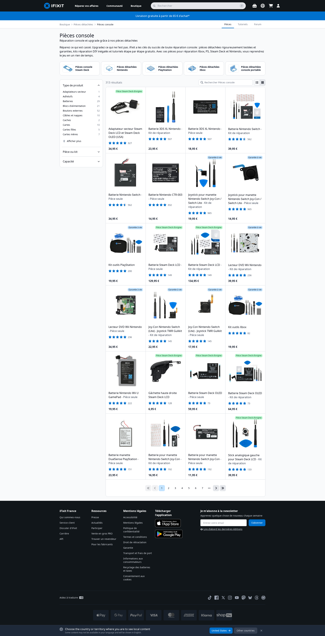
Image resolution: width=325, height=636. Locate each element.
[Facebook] (216, 598)
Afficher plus (74, 141)
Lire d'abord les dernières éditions (222, 529)
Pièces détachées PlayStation (168, 68)
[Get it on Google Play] (168, 534)
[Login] (278, 5)
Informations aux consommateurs (133, 560)
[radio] (257, 82)
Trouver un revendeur (103, 539)
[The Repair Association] (263, 598)
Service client (67, 522)
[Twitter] (223, 598)
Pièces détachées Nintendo (127, 68)
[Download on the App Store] (168, 523)
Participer (96, 528)
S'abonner (257, 522)
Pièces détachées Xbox (209, 68)
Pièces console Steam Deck (83, 68)
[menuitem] (86, 5)
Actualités (97, 522)
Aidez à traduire (69, 597)
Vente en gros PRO (102, 533)
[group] (259, 82)
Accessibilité (130, 517)
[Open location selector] (262, 5)
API (61, 539)
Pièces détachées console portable (251, 68)
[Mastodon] (244, 598)
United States (219, 630)
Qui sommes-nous (70, 517)
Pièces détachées (83, 24)
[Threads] (257, 598)
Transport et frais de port (137, 553)
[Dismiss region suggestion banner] (261, 630)
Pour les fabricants (102, 544)
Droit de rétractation (134, 542)
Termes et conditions (135, 536)
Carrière (64, 533)
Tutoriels (243, 24)
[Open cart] (270, 5)
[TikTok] (210, 598)
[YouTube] (237, 598)
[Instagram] (230, 598)
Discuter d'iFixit (68, 528)
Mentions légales (133, 522)
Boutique (65, 24)
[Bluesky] (250, 597)
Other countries (246, 630)
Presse (95, 517)
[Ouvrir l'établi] (254, 5)
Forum (257, 24)
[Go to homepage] (55, 6)
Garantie (128, 547)
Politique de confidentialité (131, 529)
